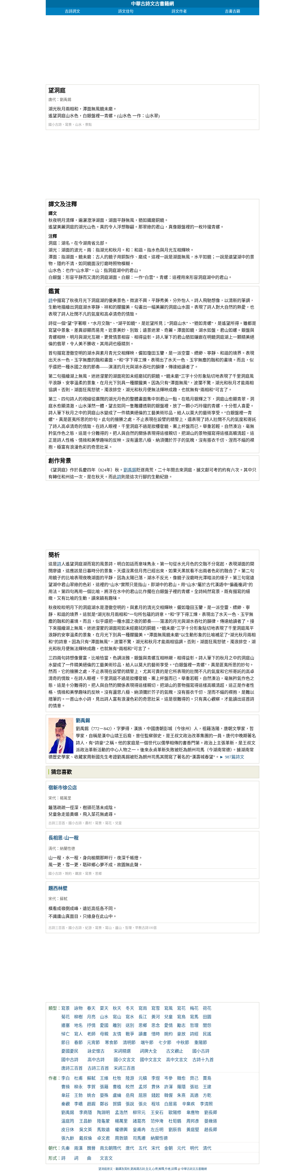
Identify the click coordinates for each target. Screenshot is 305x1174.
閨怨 (207, 1025)
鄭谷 (104, 1104)
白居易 (170, 1104)
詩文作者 (179, 11)
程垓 (155, 1104)
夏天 (104, 1008)
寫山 (108, 928)
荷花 (207, 1008)
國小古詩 (55, 124)
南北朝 (106, 1148)
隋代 (117, 1148)
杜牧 (117, 1078)
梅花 (194, 1008)
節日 (65, 1042)
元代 (181, 1148)
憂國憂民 (69, 1051)
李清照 (206, 1104)
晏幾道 (210, 1121)
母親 (104, 1034)
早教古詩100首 (146, 928)
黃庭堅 (192, 1129)
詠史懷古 (96, 1051)
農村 (88, 823)
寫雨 (142, 1008)
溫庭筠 (67, 1121)
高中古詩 (96, 1059)
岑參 (168, 1078)
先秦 (65, 1148)
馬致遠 (103, 1129)
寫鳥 (181, 1017)
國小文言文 (124, 1059)
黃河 (155, 1017)
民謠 (207, 1034)
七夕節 (164, 1042)
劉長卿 (210, 1112)
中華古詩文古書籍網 (152, 3)
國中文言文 (150, 1059)
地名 (78, 1025)
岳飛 (130, 1095)
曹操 (65, 1087)
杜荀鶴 (174, 1121)
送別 (130, 1025)
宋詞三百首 (124, 1068)
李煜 (155, 1078)
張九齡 (67, 1138)
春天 (91, 1008)
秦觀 (65, 1104)
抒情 (91, 1025)
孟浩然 (121, 1112)
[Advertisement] (152, 48)
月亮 (91, 1017)
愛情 (168, 1025)
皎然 (130, 1087)
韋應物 (192, 1112)
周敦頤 (121, 1138)
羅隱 (181, 1087)
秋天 (117, 1008)
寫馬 (194, 1017)
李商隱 (85, 1112)
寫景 (68, 124)
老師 (91, 1034)
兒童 (118, 823)
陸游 (130, 1078)
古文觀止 (174, 1051)
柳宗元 (139, 1112)
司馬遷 (139, 1138)
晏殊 (104, 1095)
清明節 (129, 1042)
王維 (104, 1078)
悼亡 (65, 1034)
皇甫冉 (139, 1129)
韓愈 (181, 1078)
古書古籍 (232, 11)
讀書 (142, 1034)
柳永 (78, 1087)
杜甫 (78, 1078)
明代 (194, 1148)
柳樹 (78, 1017)
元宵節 (93, 1042)
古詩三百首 (56, 823)
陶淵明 (103, 1112)
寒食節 (111, 1042)
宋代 (52, 798)
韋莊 (65, 1095)
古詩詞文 (72, 11)
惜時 (155, 1034)
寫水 (130, 1017)
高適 (194, 1095)
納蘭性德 (67, 849)
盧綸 (117, 1095)
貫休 (155, 1087)
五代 (142, 1148)
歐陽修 (174, 1112)
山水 (78, 124)
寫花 (108, 823)
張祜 (194, 1087)
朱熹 (181, 1095)
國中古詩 (69, 1059)
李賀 (91, 1087)
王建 (207, 1087)
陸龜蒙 (103, 1121)
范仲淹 (157, 1121)
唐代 (52, 100)
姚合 (91, 1095)
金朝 (168, 1148)
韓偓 (168, 1095)
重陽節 (200, 1042)
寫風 (168, 1008)
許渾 (168, 1087)
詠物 (78, 1008)
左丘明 (157, 1129)
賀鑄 (117, 1104)
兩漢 (78, 1148)
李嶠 (78, 1104)
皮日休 (67, 1129)
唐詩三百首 (72, 1068)
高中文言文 (177, 1059)
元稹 (142, 1078)
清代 (52, 849)
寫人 (78, 1034)
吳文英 (85, 1129)
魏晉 (91, 1148)
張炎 (142, 1104)
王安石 (157, 1112)
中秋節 (182, 1042)
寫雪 (155, 1008)
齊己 (194, 1078)
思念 (155, 1025)
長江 (142, 1017)
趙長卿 (210, 1129)
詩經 (194, 1034)
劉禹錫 (65, 100)
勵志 (181, 1025)
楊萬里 (65, 798)
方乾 (207, 1095)
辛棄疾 (188, 1104)
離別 (117, 1025)
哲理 (128, 928)
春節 (78, 1042)
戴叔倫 (85, 1138)
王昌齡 (85, 1121)
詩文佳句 (125, 11)
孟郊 (142, 1087)
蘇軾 (63, 899)
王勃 (78, 1095)
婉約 (68, 873)
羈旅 (78, 873)
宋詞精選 (122, 1051)
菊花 (65, 1017)
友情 (117, 1034)
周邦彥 (192, 1121)
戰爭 (130, 1034)
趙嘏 (91, 1104)
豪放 (181, 1034)
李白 (65, 1078)
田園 (207, 1017)
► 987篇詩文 (231, 757)
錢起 (155, 1095)
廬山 (118, 928)
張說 (130, 1104)
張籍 (104, 1087)
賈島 (207, 1078)
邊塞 (65, 1025)
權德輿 (121, 1129)
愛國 (104, 1025)
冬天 (130, 1008)
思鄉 (98, 873)
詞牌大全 (148, 1051)
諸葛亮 (139, 1121)
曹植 (117, 1087)
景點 (88, 124)
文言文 (106, 1158)
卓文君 (103, 1138)
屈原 (142, 1095)
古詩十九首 (203, 1059)
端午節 (147, 1042)
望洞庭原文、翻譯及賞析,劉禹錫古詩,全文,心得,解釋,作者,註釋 (137, 1169)
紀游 (88, 928)
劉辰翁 (174, 1129)
